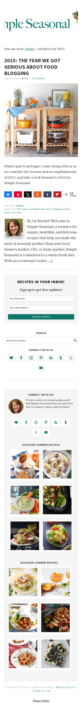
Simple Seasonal (41, 19)
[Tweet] (28, 194)
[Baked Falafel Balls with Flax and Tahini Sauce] (57, 477)
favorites (66, 209)
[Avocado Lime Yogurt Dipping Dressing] (24, 513)
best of (49, 209)
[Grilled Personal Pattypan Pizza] (23, 666)
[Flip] (57, 194)
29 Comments (38, 78)
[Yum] (37, 194)
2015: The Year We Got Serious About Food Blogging (32, 67)
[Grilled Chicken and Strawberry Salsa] (55, 631)
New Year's (17, 212)
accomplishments (37, 209)
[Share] (8, 194)
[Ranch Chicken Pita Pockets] (24, 548)
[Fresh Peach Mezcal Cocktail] (55, 595)
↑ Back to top (41, 690)
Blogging (19, 205)
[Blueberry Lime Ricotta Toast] (55, 666)
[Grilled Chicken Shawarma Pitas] (23, 631)
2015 (19, 209)
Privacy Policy (66, 687)
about (25, 209)
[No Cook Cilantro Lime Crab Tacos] (23, 595)
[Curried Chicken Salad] (57, 548)
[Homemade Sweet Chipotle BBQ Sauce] (24, 477)
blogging (57, 209)
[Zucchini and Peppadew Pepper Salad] (57, 513)
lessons (7, 212)
